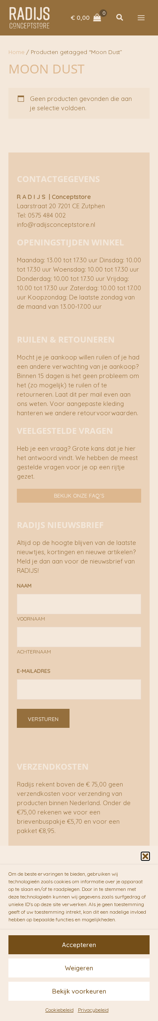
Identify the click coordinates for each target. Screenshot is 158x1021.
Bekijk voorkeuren (79, 991)
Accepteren (79, 945)
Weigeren (79, 968)
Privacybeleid (93, 1010)
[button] (145, 856)
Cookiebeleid (60, 1010)
